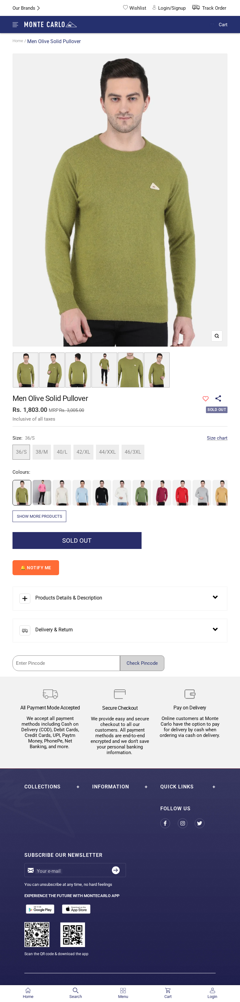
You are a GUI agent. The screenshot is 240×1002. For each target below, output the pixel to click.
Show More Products (39, 516)
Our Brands (23, 8)
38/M (42, 452)
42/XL (83, 452)
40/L (62, 452)
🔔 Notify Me (35, 567)
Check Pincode (142, 663)
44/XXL (107, 452)
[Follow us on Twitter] (203, 823)
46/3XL (133, 452)
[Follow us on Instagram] (186, 823)
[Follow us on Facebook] (169, 823)
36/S (21, 452)
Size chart (217, 438)
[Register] (116, 870)
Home (17, 40)
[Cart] (212, 24)
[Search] (198, 25)
